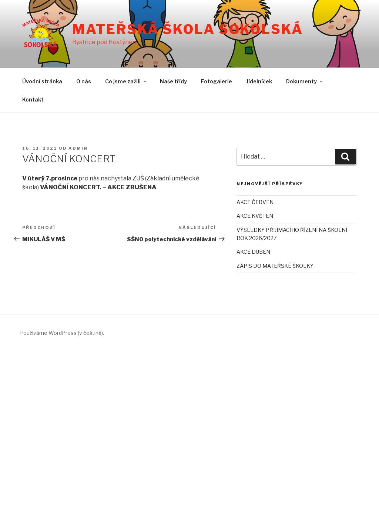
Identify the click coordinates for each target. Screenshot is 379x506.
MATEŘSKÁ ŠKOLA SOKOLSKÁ (187, 29)
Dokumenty (301, 81)
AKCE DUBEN (253, 252)
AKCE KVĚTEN (255, 216)
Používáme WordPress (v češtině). (62, 333)
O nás (83, 81)
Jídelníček (259, 81)
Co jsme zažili (123, 81)
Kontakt (33, 99)
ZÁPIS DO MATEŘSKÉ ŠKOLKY (275, 266)
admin (78, 148)
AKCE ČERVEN (255, 202)
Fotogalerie (216, 81)
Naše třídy (173, 81)
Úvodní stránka (42, 81)
